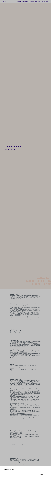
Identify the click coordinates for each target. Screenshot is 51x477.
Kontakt (39, 1)
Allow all (41, 469)
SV (42, 1)
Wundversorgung (19, 1)
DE (47, 1)
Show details (41, 474)
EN (44, 1)
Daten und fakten (31, 1)
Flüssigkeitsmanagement (25, 1)
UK (45, 1)
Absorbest (36, 1)
